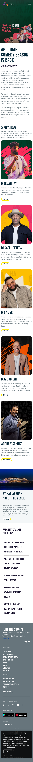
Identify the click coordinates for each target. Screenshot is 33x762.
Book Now (5, 330)
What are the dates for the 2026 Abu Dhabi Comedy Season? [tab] (14, 564)
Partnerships (8, 660)
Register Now (7, 459)
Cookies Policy (11, 747)
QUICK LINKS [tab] (6, 648)
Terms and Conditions (11, 684)
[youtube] (18, 705)
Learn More (6, 519)
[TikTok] (22, 705)
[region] (16, 744)
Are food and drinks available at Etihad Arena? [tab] (13, 592)
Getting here (8, 692)
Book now (5, 199)
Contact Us (7, 687)
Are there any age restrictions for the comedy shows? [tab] (13, 609)
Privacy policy (8, 681)
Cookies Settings (7, 755)
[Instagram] (13, 705)
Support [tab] (5, 675)
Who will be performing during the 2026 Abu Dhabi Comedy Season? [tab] (14, 547)
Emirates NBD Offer (10, 657)
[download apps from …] (8, 715)
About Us (6, 668)
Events (5, 663)
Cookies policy (8, 679)
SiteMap (6, 671)
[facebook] (4, 705)
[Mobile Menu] (29, 3)
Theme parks (8, 652)
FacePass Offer (8, 654)
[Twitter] (8, 705)
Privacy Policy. (6, 638)
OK (7, 751)
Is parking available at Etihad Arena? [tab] (14, 578)
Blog (5, 665)
